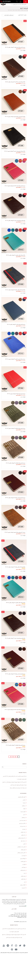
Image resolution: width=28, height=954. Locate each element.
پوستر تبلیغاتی (23, 876)
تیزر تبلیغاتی (23, 817)
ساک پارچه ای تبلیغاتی (21, 838)
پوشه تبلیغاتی (23, 879)
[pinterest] (12, 949)
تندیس (24, 814)
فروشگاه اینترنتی (22, 858)
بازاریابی (24, 800)
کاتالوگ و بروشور (22, 885)
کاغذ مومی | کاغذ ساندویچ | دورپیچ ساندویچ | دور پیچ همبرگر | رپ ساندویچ (14, 782)
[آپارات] (16, 949)
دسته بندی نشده (22, 826)
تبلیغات (24, 808)
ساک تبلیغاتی (23, 835)
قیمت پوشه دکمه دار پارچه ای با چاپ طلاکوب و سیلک (18, 788)
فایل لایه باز (23, 855)
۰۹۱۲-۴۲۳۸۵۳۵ (6, 1)
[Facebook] (12, 945)
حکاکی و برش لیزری (22, 823)
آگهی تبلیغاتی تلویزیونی (21, 797)
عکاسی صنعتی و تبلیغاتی (21, 852)
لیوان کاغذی (23, 867)
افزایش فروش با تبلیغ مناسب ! (21, 779)
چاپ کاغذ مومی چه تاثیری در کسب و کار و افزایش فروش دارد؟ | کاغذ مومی (14, 776)
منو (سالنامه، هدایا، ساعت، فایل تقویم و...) (18, 4)
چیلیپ (21, 50)
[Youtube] (4, 945)
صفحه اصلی (26, 10)
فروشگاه (22, 10)
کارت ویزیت (23, 888)
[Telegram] (8, 945)
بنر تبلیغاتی (23, 805)
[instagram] (16, 945)
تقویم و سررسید (22, 811)
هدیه (24, 873)
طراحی (24, 844)
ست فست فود (23, 841)
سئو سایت (23, 829)
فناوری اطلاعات (23, 861)
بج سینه (24, 803)
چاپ (24, 882)
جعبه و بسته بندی (22, 820)
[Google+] (24, 945)
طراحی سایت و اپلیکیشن (21, 847)
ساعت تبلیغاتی (23, 832)
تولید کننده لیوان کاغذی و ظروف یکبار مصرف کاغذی (18, 785)
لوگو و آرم (24, 864)
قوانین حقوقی (2, 952)
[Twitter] (20, 945)
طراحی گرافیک (23, 849)
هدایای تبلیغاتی (22, 870)
